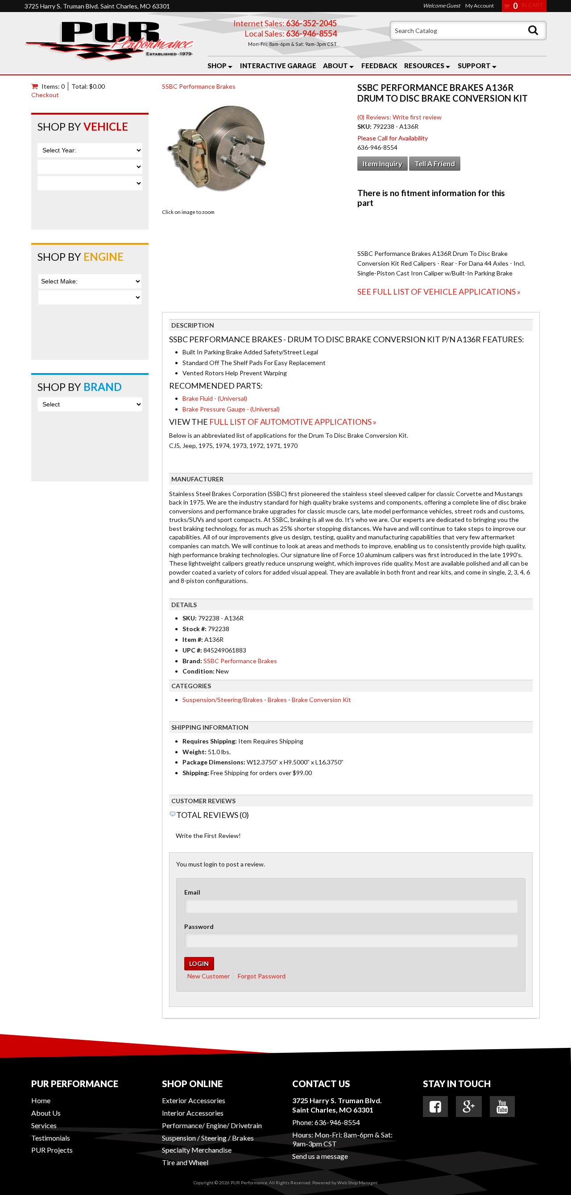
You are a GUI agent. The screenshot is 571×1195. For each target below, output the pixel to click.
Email (192, 892)
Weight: (194, 752)
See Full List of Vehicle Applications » (439, 291)
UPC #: (192, 650)
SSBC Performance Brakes (199, 86)
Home (40, 1100)
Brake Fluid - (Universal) (214, 398)
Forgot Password (262, 976)
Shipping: (195, 772)
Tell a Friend (434, 163)
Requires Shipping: (209, 741)
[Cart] (36, 86)
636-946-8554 (337, 1122)
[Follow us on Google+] (469, 1107)
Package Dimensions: (213, 762)
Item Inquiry (382, 163)
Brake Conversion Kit (321, 699)
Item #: (193, 639)
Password (199, 926)
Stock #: (195, 628)
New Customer (208, 976)
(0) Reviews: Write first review (399, 117)
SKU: (365, 126)
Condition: (198, 671)
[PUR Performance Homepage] (109, 43)
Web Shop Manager (357, 1182)
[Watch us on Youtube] (502, 1107)
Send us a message (320, 1156)
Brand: (192, 661)
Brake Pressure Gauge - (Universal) (231, 409)
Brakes (277, 699)
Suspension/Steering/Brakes (222, 699)
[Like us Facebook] (435, 1107)
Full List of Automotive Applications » (293, 422)
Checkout (45, 95)
